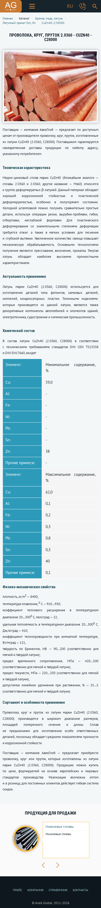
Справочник (58, 890)
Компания (35, 890)
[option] (50, 840)
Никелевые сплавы (60, 827)
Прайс (17, 890)
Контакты (80, 890)
